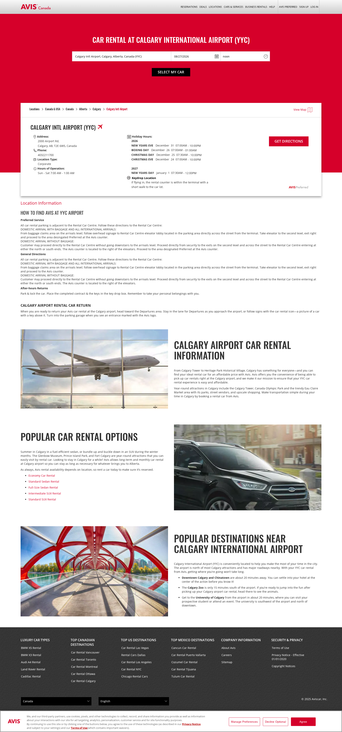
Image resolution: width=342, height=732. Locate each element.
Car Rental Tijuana (183, 669)
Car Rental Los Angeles (136, 662)
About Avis (228, 648)
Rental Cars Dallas (133, 655)
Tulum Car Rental (183, 676)
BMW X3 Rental (31, 655)
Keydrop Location (144, 178)
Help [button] (272, 7)
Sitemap (226, 662)
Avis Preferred (288, 7)
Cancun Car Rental (183, 648)
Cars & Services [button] (233, 7)
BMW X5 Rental (31, 648)
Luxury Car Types (35, 640)
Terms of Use (280, 648)
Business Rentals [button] (256, 7)
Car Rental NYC (131, 669)
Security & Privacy (287, 640)
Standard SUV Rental (42, 499)
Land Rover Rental (33, 669)
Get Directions (289, 141)
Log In (314, 7)
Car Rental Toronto (83, 659)
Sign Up (304, 7)
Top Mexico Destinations (192, 640)
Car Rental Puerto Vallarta (188, 655)
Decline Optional (275, 721)
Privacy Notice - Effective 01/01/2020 (288, 657)
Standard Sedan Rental (43, 481)
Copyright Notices (283, 666)
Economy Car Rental (41, 475)
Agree (303, 721)
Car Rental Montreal (84, 667)
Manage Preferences (244, 721)
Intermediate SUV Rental (44, 493)
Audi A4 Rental (31, 662)
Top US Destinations (138, 640)
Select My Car (171, 72)
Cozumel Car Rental (184, 662)
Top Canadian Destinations (83, 642)
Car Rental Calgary (83, 681)
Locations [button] (215, 7)
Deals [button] (203, 7)
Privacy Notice (191, 724)
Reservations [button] (189, 7)
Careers (226, 655)
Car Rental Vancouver (85, 652)
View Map (300, 109)
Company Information (241, 640)
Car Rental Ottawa (83, 674)
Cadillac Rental (31, 676)
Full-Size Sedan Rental (43, 487)
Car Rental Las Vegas (135, 648)
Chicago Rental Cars (134, 676)
